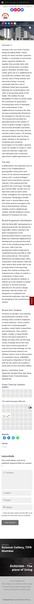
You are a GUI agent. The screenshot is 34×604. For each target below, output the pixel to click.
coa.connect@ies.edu (27, 6)
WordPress (26, 600)
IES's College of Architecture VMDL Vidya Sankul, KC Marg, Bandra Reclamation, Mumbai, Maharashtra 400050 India (17, 587)
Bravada (16, 600)
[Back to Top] (26, 596)
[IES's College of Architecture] (5, 17)
